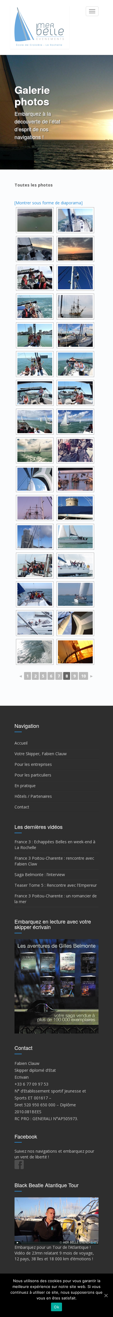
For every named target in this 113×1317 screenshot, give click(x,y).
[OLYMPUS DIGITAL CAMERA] (75, 220)
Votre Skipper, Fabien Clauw (40, 753)
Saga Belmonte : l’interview (39, 874)
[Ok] (106, 1295)
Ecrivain (21, 1077)
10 (83, 676)
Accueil (21, 743)
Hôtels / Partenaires (33, 796)
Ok (56, 1307)
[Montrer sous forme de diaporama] (48, 202)
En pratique (25, 785)
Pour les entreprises (33, 764)
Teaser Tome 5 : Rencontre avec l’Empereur (55, 885)
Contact (21, 807)
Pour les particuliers (32, 775)
